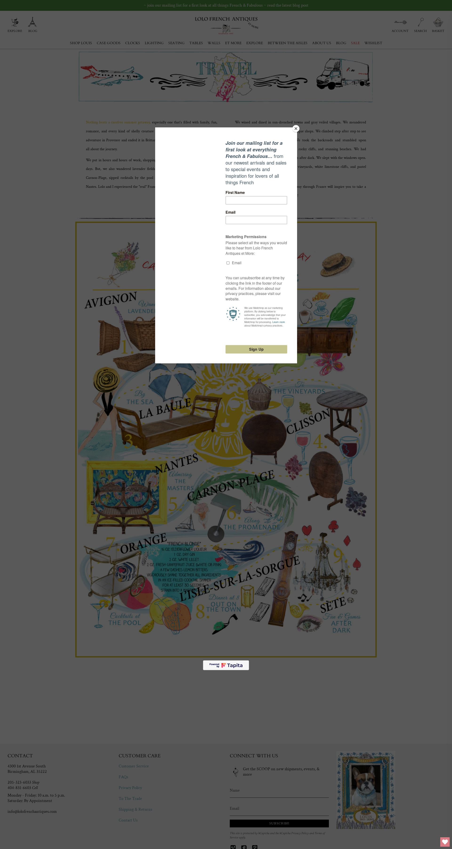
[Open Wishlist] (445, 842)
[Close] (295, 128)
